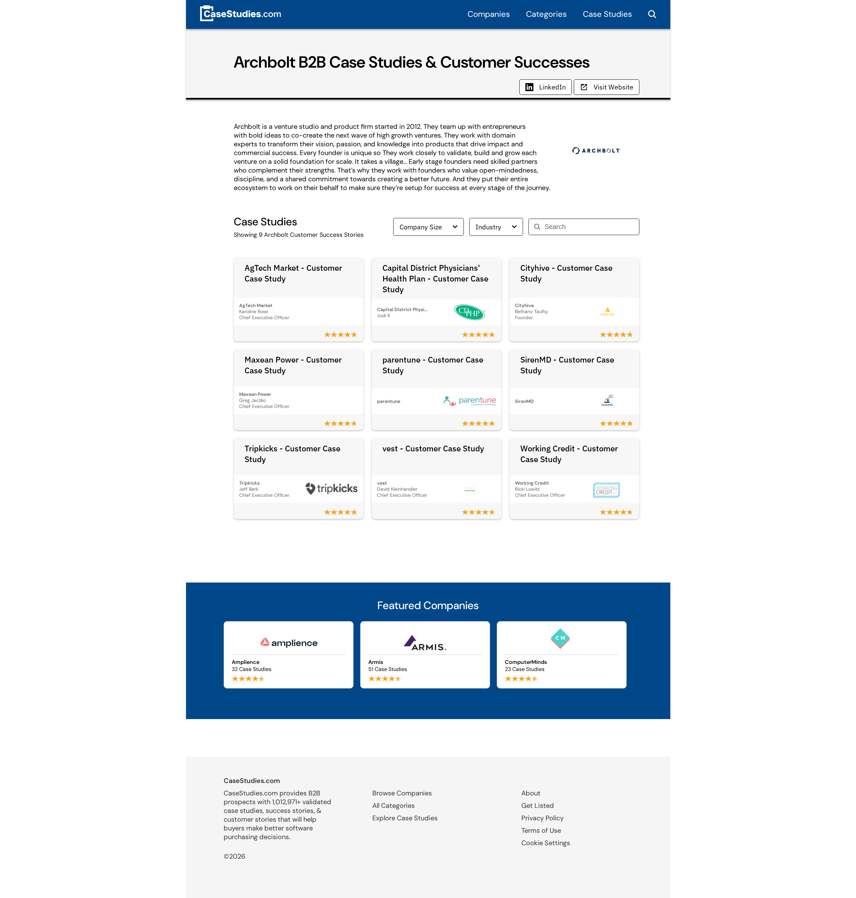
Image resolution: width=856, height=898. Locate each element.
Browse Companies (402, 793)
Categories (546, 14)
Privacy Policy (542, 818)
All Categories (393, 805)
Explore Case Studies (405, 818)
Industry (488, 226)
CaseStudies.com (252, 780)
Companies (489, 14)
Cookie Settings (545, 842)
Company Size (421, 226)
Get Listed (537, 805)
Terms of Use (541, 830)
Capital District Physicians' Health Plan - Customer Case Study (435, 278)
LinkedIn (552, 86)
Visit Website (613, 86)
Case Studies (607, 14)
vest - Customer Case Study (433, 448)
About (531, 793)
